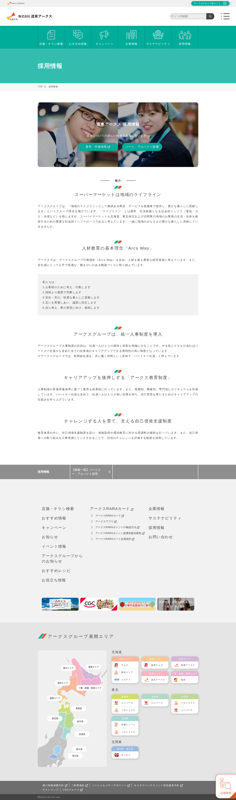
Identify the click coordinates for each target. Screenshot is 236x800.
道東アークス (188, 665)
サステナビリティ (158, 43)
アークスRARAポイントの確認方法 (115, 527)
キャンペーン (105, 43)
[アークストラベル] (60, 604)
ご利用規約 (78, 785)
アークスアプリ (104, 521)
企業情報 (131, 43)
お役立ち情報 (54, 580)
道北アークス (158, 679)
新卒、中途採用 (96, 146)
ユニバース (127, 703)
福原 (183, 679)
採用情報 (185, 43)
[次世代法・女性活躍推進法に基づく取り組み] (175, 604)
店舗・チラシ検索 (51, 43)
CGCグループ (70, 789)
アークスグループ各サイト (207, 3)
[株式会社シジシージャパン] (98, 604)
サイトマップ (51, 789)
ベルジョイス (128, 710)
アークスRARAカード (110, 509)
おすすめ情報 (78, 43)
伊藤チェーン (128, 724)
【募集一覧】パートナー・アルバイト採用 (86, 471)
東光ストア (127, 672)
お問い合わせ (161, 537)
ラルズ (124, 665)
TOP (40, 86)
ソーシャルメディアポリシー (109, 785)
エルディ (126, 679)
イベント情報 (54, 546)
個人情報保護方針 (53, 785)
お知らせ (50, 537)
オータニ (126, 755)
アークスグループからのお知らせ (62, 558)
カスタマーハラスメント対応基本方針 (156, 785)
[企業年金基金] (137, 604)
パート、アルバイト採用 (142, 146)
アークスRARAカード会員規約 (113, 539)
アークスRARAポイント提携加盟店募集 (118, 533)
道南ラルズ (157, 665)
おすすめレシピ (56, 571)
